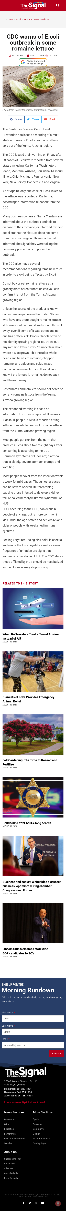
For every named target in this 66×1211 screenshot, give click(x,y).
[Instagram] (36, 1203)
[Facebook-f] (23, 1203)
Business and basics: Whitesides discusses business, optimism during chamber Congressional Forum (32, 886)
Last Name (8, 1025)
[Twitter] (30, 1203)
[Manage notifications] (58, 1203)
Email (5, 1039)
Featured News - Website (36, 19)
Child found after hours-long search (27, 823)
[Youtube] (42, 1203)
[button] (8, 5)
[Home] (4, 19)
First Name (8, 1012)
